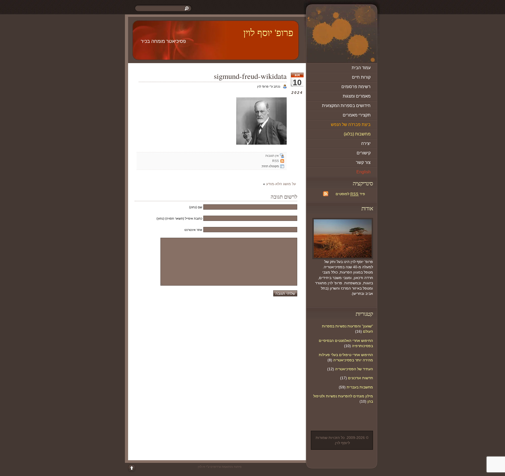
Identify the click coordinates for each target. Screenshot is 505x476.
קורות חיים (361, 77)
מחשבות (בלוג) (357, 134)
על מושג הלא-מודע (281, 184)
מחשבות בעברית (360, 387)
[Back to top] (131, 468)
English (363, 172)
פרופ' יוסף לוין (268, 32)
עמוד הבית (361, 67)
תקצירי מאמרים (357, 115)
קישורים (364, 153)
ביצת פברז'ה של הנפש (351, 124)
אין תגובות (272, 156)
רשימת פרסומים (356, 86)
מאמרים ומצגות (357, 96)
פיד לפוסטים (350, 194)
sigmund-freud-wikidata (250, 76)
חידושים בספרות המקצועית (346, 105)
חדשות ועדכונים (360, 378)
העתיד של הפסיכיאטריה (354, 369)
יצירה (366, 143)
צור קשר (363, 162)
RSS (275, 161)
